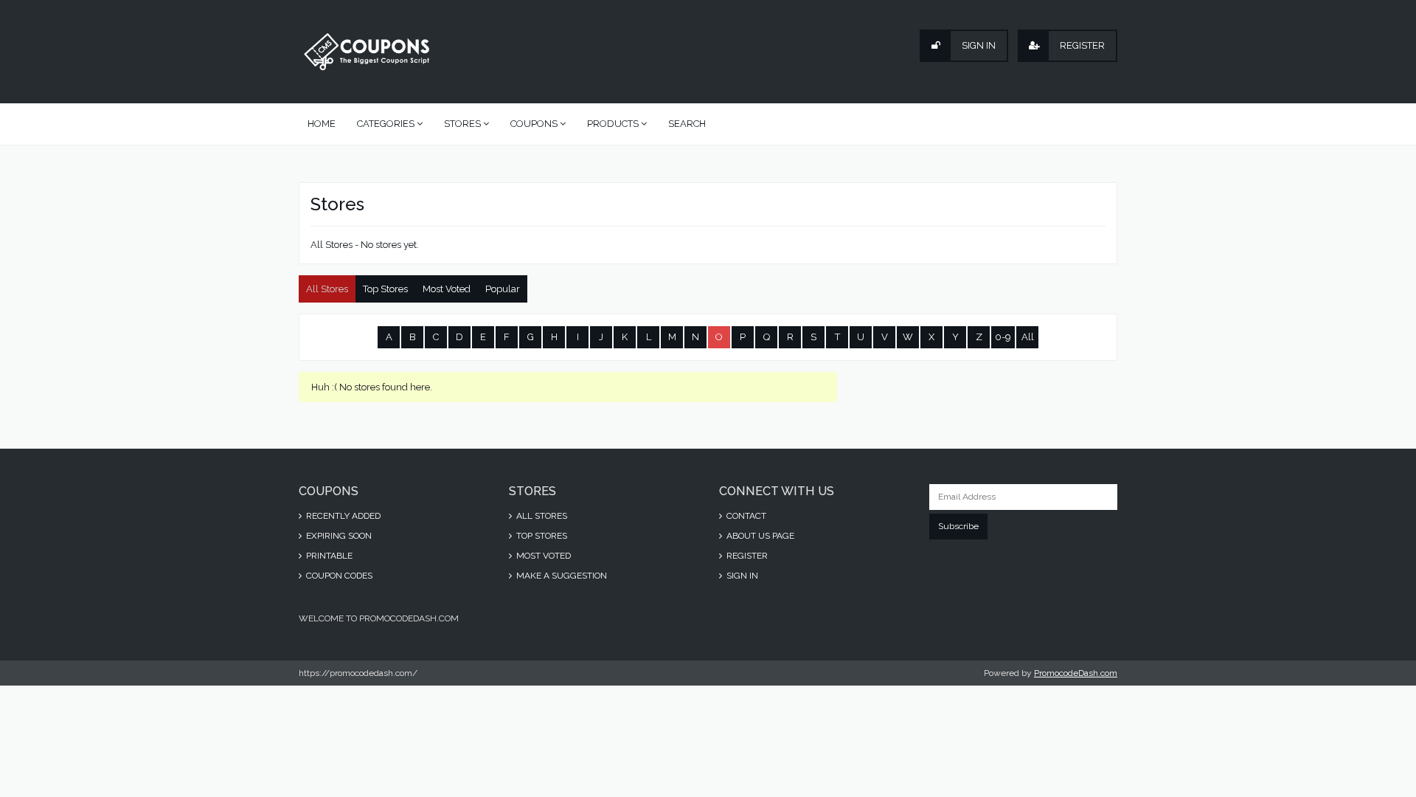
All (1027, 336)
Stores (463, 123)
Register (746, 556)
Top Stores (385, 288)
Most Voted (447, 288)
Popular (502, 288)
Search (687, 123)
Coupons (535, 123)
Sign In (741, 575)
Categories (387, 123)
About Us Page (759, 536)
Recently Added (342, 516)
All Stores (327, 288)
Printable (328, 556)
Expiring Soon (338, 536)
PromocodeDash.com (1075, 673)
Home (322, 123)
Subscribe (958, 526)
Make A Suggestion (560, 575)
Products (614, 123)
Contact (745, 516)
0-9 (1003, 336)
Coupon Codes (338, 575)
